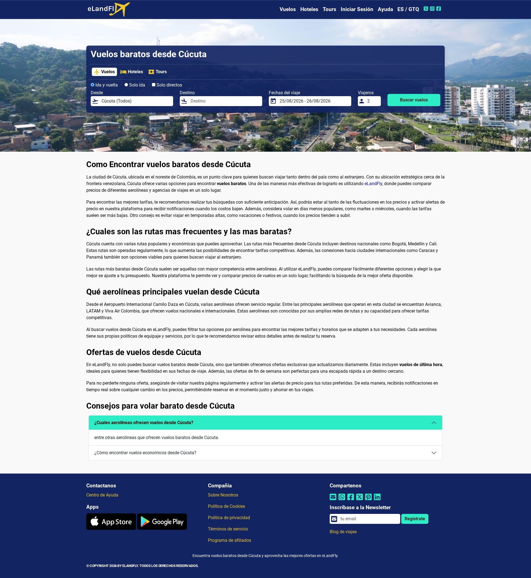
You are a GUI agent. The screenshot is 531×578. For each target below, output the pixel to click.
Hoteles (309, 9)
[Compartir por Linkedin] (377, 500)
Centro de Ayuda (102, 495)
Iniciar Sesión (357, 9)
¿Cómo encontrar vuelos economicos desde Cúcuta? (145, 452)
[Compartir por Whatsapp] (342, 500)
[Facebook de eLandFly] (439, 8)
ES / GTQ (408, 9)
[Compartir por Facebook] (350, 500)
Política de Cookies (226, 506)
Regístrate (415, 518)
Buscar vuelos (414, 100)
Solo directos (168, 85)
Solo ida (136, 85)
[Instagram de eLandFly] (433, 8)
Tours (329, 9)
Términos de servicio (228, 529)
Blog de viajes (343, 531)
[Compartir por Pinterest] (368, 500)
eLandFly (373, 183)
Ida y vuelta (106, 85)
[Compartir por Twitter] (359, 500)
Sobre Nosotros (223, 495)
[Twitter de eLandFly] (426, 8)
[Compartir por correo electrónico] (333, 500)
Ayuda (385, 9)
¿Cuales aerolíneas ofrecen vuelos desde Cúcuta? (143, 422)
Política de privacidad (229, 517)
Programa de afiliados (229, 540)
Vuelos (288, 9)
